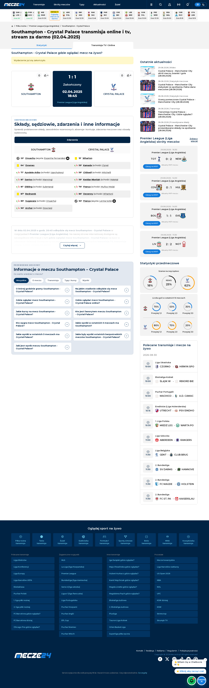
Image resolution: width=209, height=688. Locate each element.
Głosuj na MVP (151, 166)
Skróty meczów (62, 4)
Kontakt (139, 651)
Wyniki (85, 280)
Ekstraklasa (19, 587)
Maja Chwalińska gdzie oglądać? (124, 567)
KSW (159, 607)
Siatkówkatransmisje (83, 542)
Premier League (68, 573)
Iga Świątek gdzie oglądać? (121, 560)
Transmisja (53, 280)
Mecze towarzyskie (166, 560)
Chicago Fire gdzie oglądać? (27, 627)
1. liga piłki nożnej (22, 600)
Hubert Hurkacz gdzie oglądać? (123, 573)
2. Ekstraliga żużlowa (118, 607)
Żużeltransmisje (62, 542)
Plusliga (113, 614)
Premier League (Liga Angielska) (72, 102)
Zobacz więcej (194, 140)
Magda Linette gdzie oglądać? (123, 587)
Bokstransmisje (146, 542)
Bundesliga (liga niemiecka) (74, 580)
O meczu (36, 280)
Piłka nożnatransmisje (20, 542)
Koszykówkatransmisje (188, 542)
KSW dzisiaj (162, 600)
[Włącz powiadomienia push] (191, 680)
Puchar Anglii (67, 614)
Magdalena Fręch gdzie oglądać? (124, 594)
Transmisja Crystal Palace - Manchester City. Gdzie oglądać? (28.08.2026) (175, 114)
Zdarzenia (72, 140)
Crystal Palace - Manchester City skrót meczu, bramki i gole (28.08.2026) (175, 73)
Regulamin (172, 651)
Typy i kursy (70, 280)
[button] (151, 4)
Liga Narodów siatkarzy (168, 567)
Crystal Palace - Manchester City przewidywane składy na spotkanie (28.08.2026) (176, 128)
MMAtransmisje (167, 542)
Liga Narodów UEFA (23, 580)
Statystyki (41, 45)
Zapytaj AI (201, 680)
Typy (81, 4)
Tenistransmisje (41, 542)
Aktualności (99, 4)
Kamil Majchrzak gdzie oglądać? (124, 580)
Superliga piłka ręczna (119, 634)
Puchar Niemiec (68, 627)
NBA (159, 580)
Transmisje (39, 4)
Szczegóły (142, 673)
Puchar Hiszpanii (69, 607)
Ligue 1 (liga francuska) (72, 594)
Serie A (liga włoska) (70, 587)
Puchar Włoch (68, 634)
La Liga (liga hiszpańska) (72, 567)
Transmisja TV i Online (103, 45)
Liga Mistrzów (20, 560)
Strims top (161, 614)
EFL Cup (65, 620)
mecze (14, 4)
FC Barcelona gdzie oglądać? (27, 614)
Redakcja (150, 651)
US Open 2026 (163, 573)
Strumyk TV (162, 620)
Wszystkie (21, 280)
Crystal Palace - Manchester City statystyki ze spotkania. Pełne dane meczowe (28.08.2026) (176, 87)
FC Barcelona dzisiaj (23, 620)
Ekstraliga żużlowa (117, 600)
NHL (159, 587)
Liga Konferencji (21, 567)
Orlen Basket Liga (117, 627)
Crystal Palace (113, 94)
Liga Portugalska (69, 600)
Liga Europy (19, 573)
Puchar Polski (20, 594)
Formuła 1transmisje (104, 542)
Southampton (31, 94)
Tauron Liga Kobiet (118, 620)
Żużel (117, 4)
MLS (63, 560)
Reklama (160, 651)
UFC (159, 594)
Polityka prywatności (189, 651)
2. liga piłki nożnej (22, 607)
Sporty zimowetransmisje (125, 542)
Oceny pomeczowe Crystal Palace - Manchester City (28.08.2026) (176, 100)
